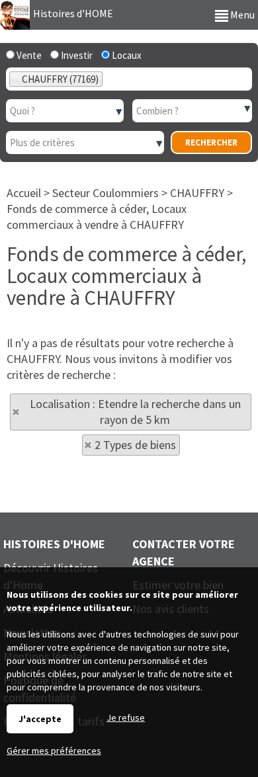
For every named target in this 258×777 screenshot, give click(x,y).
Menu (241, 14)
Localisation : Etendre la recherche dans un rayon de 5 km (135, 411)
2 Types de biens (135, 444)
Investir (76, 55)
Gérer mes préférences (54, 751)
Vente (28, 55)
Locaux (126, 55)
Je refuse (126, 717)
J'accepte (40, 719)
